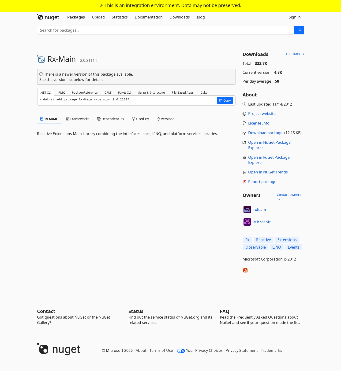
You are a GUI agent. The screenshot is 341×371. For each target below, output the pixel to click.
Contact (46, 311)
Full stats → (295, 53)
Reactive (263, 239)
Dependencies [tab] (112, 119)
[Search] (299, 30)
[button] (225, 100)
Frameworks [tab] (79, 119)
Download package (265, 132)
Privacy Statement (242, 350)
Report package (262, 181)
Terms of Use (161, 350)
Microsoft (262, 221)
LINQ (276, 247)
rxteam (259, 209)
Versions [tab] (167, 119)
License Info (259, 123)
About (141, 350)
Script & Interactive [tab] (151, 92)
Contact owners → (289, 197)
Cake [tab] (204, 92)
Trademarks (271, 350)
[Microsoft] (247, 222)
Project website (262, 113)
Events (294, 247)
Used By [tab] (142, 119)
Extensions (287, 239)
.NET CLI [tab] (45, 92)
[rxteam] (247, 209)
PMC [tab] (61, 92)
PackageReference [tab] (84, 92)
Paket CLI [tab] (124, 92)
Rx (247, 239)
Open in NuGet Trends (268, 172)
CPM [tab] (108, 92)
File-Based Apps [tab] (183, 92)
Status (135, 311)
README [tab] (51, 119)
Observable (255, 247)
